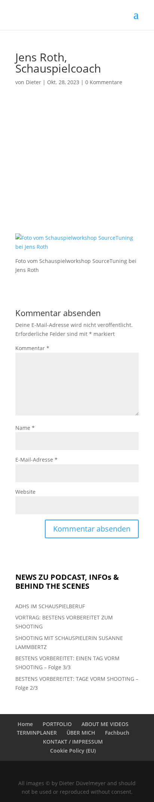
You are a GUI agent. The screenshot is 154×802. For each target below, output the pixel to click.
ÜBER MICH (81, 732)
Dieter (33, 82)
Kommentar (32, 348)
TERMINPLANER (37, 732)
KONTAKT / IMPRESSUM (73, 741)
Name (25, 427)
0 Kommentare (103, 82)
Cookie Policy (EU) (73, 750)
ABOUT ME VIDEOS (105, 724)
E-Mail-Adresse (36, 459)
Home (25, 724)
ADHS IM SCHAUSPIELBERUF (50, 606)
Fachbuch (117, 732)
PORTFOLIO (57, 724)
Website (25, 491)
